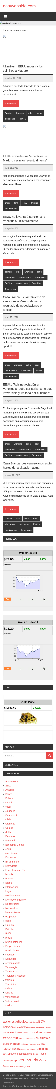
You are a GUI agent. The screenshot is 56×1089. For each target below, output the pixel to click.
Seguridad (36, 283)
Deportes (10, 836)
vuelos (8, 1005)
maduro (24, 1049)
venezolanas (12, 997)
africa (8, 785)
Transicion (10, 984)
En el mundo (12, 861)
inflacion (7, 1049)
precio (8, 937)
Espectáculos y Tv (15, 870)
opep (8, 921)
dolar (39, 1032)
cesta (8, 806)
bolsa (24, 1027)
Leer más (10, 103)
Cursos (9, 828)
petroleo (13, 1053)
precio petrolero (13, 942)
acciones (9, 1021)
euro (6, 1043)
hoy (38, 1044)
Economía (10, 840)
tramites (9, 980)
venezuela (28, 1059)
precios (37, 1054)
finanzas (15, 1043)
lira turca (16, 1049)
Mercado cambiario (15, 899)
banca (35, 1022)
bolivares (16, 1027)
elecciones (10, 119)
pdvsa (6, 1054)
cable (5, 1033)
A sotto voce (11, 781)
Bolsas (9, 798)
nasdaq (31, 1049)
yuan (27, 1066)
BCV (41, 1021)
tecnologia (8, 1060)
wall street (20, 1066)
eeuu (39, 113)
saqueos (9, 954)
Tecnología (11, 967)
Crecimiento (11, 815)
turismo (9, 988)
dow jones (47, 1033)
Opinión (9, 925)
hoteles (9, 878)
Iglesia (8, 883)
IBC (43, 1044)
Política (22, 119)
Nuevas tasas (12, 912)
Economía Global (14, 844)
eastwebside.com (19, 6)
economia (10, 1038)
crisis (7, 203)
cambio (8, 272)
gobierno (24, 1044)
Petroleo (9, 929)
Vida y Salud (12, 1001)
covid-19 (26, 1033)
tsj (14, 1060)
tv (17, 1060)
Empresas (10, 857)
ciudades (10, 811)
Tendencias (10, 289)
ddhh (30, 113)
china (20, 1033)
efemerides (30, 1039)
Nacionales (40, 277)
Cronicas (20, 113)
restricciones (11, 208)
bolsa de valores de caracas (39, 1027)
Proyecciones (12, 946)
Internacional (25, 277)
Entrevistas (11, 866)
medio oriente (12, 895)
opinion (43, 1048)
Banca (8, 794)
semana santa (12, 963)
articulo (20, 1021)
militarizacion (12, 904)
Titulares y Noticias (15, 975)
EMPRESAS (43, 1038)
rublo (43, 1053)
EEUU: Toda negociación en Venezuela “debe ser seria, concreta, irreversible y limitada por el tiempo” (27, 389)
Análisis (8, 113)
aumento (29, 1022)
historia (9, 874)
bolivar (7, 1027)
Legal (8, 891)
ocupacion (10, 916)
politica (22, 1053)
